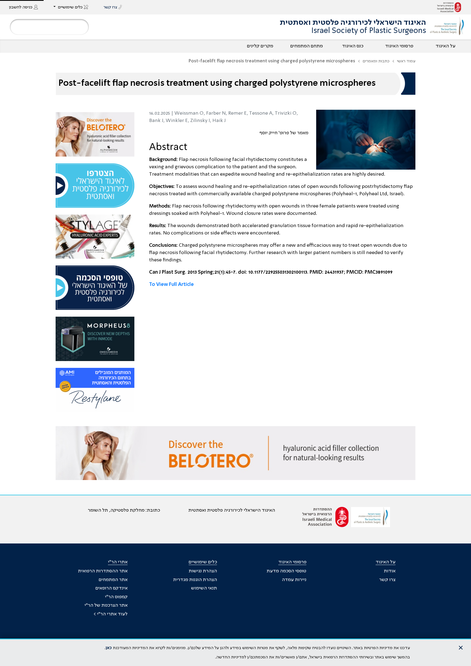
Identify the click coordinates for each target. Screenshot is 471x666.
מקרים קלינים (260, 46)
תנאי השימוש (204, 588)
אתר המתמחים (113, 579)
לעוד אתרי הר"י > (110, 614)
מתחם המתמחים (306, 46)
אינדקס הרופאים (111, 588)
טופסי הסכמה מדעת (286, 571)
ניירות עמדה (294, 579)
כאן (108, 648)
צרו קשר (387, 579)
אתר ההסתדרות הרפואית (103, 571)
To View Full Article (171, 284)
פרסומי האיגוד (399, 46)
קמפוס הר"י (116, 596)
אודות (389, 571)
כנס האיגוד (352, 46)
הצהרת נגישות (203, 571)
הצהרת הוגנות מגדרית (195, 579)
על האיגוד (445, 46)
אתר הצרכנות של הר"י (106, 605)
